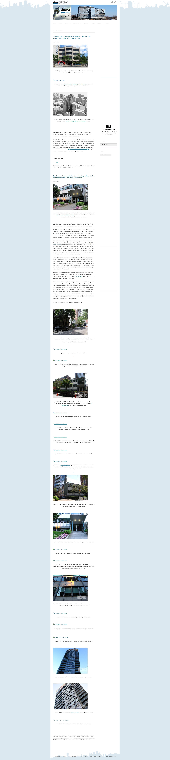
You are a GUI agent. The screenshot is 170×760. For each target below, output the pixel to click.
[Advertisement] (108, 52)
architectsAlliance (75, 712)
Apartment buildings (73, 735)
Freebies (99, 24)
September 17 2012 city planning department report (75, 84)
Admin (93, 24)
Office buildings (90, 736)
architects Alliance (77, 738)
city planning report (65, 465)
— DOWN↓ (106, 24)
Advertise (86, 24)
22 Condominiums (78, 276)
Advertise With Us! (101, 756)
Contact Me (68, 24)
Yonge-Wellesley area (81, 165)
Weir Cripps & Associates (72, 739)
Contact (87, 756)
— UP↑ (115, 756)
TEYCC (57, 167)
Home (54, 24)
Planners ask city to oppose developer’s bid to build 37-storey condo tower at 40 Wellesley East (72, 37)
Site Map (111, 756)
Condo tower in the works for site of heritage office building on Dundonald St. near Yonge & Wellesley (73, 177)
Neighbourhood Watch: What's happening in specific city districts (73, 736)
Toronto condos (74, 165)
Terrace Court (63, 739)
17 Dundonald (66, 735)
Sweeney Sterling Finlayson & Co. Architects (76, 121)
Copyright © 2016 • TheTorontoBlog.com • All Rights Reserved (67, 756)
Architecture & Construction (83, 735)
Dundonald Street (85, 738)
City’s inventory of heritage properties (66, 214)
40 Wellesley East (66, 165)
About (60, 24)
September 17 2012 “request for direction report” (78, 149)
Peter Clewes (58, 739)
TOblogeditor (69, 167)
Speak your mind (77, 24)
